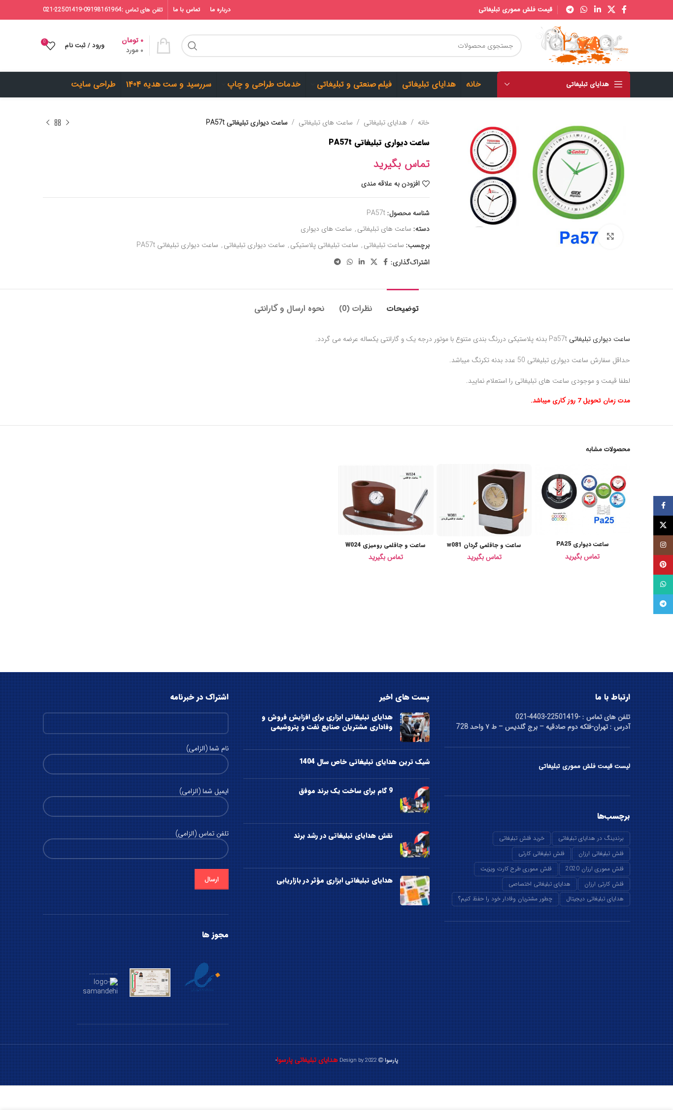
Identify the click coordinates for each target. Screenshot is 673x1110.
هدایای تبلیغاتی (385, 122)
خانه (424, 122)
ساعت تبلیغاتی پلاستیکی (324, 245)
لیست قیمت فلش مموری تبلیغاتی (584, 766)
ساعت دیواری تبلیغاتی (254, 245)
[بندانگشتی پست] (415, 727)
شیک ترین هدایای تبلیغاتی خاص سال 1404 (364, 761)
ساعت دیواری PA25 (582, 544)
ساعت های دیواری (326, 228)
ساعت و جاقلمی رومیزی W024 (385, 545)
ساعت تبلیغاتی (384, 245)
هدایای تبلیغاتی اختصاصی (539, 884)
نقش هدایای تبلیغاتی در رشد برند (343, 835)
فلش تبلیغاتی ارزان (601, 853)
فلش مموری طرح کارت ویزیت (516, 868)
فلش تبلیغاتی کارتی (541, 853)
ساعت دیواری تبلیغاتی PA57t (177, 245)
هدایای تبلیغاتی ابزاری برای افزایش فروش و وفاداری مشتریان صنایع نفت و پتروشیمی (327, 721)
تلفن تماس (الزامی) (202, 834)
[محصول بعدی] (48, 122)
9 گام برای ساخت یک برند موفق (346, 790)
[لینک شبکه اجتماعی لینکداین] (597, 10)
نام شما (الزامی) (207, 749)
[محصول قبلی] (67, 122)
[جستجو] (192, 45)
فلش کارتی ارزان (604, 884)
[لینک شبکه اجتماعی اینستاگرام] (663, 545)
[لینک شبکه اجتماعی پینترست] (663, 565)
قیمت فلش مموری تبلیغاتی (515, 9)
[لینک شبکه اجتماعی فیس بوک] (624, 10)
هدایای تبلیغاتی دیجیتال (595, 898)
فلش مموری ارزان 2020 (595, 868)
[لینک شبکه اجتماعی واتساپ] (584, 10)
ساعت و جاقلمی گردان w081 (484, 545)
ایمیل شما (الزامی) (204, 792)
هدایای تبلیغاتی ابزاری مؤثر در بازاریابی (334, 880)
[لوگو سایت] (581, 45)
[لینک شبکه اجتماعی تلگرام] (570, 10)
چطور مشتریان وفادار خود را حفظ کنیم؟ (505, 898)
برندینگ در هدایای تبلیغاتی (591, 838)
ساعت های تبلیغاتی (326, 122)
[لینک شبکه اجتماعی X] (611, 10)
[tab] (403, 304)
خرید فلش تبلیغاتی (521, 838)
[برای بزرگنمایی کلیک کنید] (610, 236)
